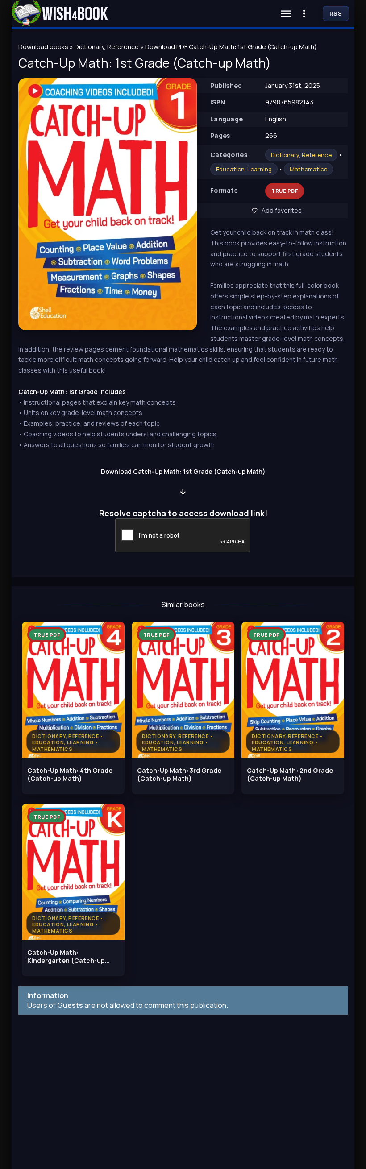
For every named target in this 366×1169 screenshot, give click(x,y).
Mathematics (308, 169)
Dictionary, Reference (301, 155)
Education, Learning (244, 169)
